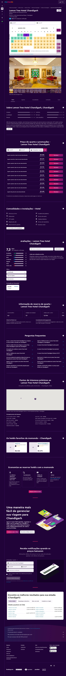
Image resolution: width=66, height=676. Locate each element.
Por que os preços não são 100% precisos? (18, 636)
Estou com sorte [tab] (35, 601)
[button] (2, 2)
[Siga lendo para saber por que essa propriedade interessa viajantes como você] (63, 336)
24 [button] (24, 44)
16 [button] (21, 41)
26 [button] (30, 44)
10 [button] (24, 38)
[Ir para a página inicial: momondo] (9, 2)
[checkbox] (12, 287)
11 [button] (27, 38)
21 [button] (15, 44)
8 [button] (18, 38)
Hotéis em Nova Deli (12, 607)
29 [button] (18, 47)
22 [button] (18, 44)
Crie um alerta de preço (55, 478)
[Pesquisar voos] (2, 6)
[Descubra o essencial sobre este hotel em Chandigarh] (63, 107)
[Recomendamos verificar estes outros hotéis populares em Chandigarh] (63, 438)
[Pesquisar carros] (2, 11)
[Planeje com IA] (2, 14)
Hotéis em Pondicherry (40, 613)
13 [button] (12, 41)
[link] (35, 491)
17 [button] (24, 41)
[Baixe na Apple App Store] (53, 651)
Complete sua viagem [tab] (46, 601)
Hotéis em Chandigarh (35, 7)
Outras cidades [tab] (12, 601)
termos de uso (25, 580)
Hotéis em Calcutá (12, 616)
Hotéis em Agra (11, 613)
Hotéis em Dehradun (12, 614)
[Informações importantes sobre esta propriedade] (63, 305)
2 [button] (21, 35)
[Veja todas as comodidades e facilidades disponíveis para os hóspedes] (63, 209)
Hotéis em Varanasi (39, 616)
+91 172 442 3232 (13, 16)
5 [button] (38, 38)
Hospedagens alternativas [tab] (23, 601)
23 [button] (21, 44)
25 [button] (27, 44)
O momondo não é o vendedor (15, 632)
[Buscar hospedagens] (2, 8)
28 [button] (15, 47)
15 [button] (18, 41)
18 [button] (27, 41)
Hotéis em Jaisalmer (40, 614)
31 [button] (53, 47)
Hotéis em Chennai (12, 609)
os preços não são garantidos (35, 628)
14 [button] (15, 41)
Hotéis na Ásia (20, 7)
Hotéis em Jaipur (11, 611)
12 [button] (30, 38)
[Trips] (2, 17)
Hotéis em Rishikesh (40, 609)
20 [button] (12, 44)
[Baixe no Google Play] (53, 648)
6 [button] (12, 38)
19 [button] (30, 41)
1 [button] (18, 35)
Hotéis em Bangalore (40, 611)
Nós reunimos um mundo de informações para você (20, 634)
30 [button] (21, 47)
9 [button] (21, 38)
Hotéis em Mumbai (39, 607)
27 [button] (12, 47)
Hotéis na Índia (27, 7)
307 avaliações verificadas (20, 18)
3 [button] (24, 35)
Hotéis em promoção (13, 7)
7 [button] (15, 38)
